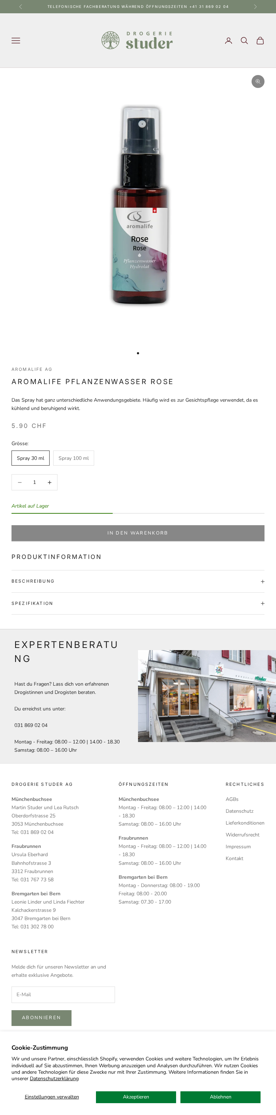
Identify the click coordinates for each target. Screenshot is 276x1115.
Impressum (238, 846)
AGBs (232, 799)
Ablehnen (220, 1096)
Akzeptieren (136, 1096)
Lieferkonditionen (245, 823)
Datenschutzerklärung (54, 1078)
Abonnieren (41, 1017)
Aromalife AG (32, 369)
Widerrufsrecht (242, 834)
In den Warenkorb (137, 533)
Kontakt (234, 858)
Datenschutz (239, 811)
